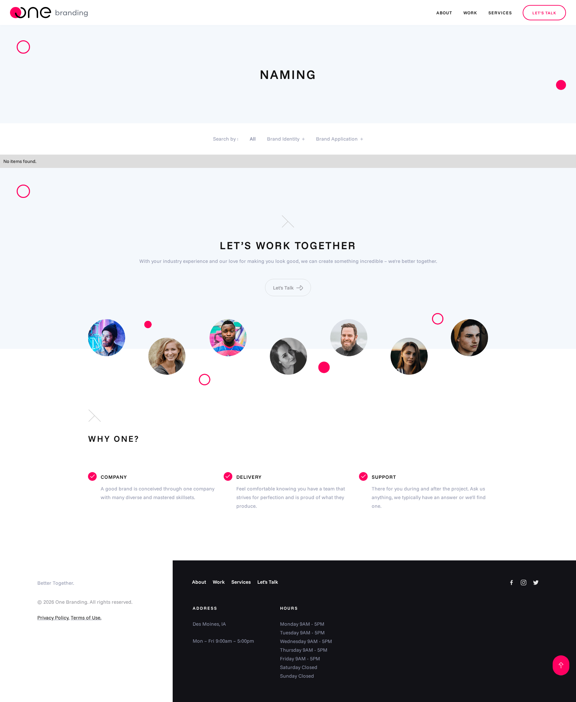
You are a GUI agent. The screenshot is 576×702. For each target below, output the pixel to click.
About (199, 582)
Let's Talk (267, 582)
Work (219, 582)
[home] (49, 12)
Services (241, 582)
